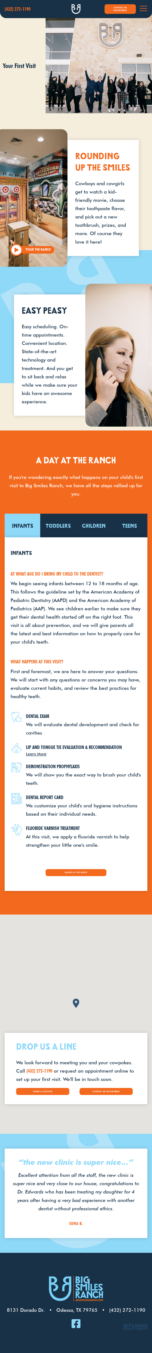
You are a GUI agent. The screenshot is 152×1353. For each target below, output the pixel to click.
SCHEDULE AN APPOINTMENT (120, 9)
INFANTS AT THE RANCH (76, 872)
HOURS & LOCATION (42, 1091)
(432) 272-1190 (39, 1071)
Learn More (36, 754)
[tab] (22, 525)
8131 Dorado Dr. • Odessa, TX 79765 (52, 1310)
